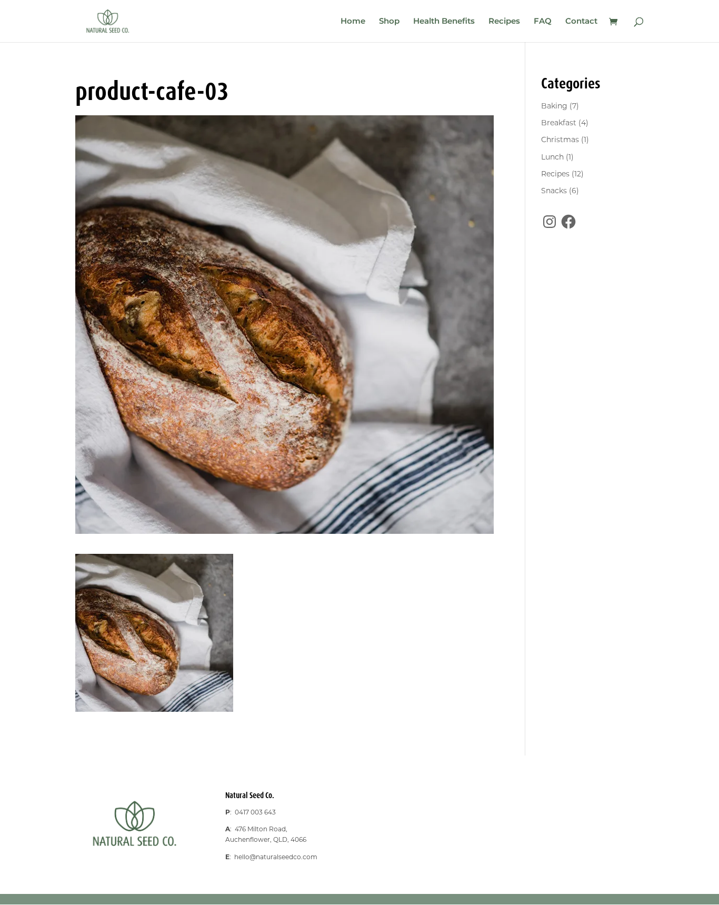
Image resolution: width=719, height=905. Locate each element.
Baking (554, 106)
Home (353, 21)
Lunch (552, 157)
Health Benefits (444, 21)
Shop (389, 21)
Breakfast (558, 122)
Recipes (504, 21)
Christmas (560, 139)
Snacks (554, 190)
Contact (581, 21)
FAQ (543, 21)
